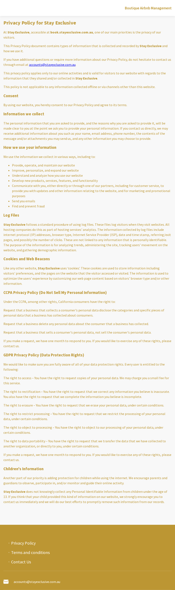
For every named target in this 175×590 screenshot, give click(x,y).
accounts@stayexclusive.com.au (52, 64)
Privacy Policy (23, 543)
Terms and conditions (30, 552)
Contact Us (21, 562)
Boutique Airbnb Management (148, 8)
